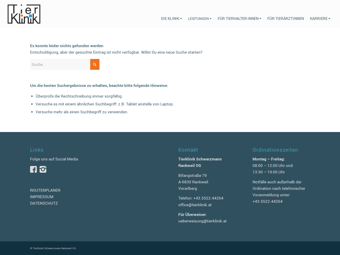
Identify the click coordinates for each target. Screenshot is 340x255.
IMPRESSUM (41, 196)
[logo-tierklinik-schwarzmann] (24, 14)
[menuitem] (171, 14)
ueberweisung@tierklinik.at (202, 221)
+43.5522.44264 (208, 198)
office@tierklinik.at (195, 204)
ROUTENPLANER (45, 190)
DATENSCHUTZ (44, 203)
